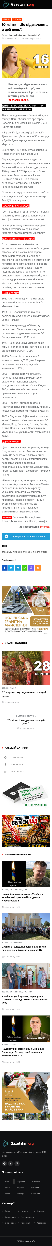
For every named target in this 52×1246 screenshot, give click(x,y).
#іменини (36, 1182)
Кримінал (25, 1223)
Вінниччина (10, 1217)
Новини (24, 1211)
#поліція (20, 1194)
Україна (13, 688)
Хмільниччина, (16, 890)
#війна (7, 1194)
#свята (8, 1182)
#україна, (27, 552)
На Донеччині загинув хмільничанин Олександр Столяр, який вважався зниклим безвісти (23, 1052)
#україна (20, 1188)
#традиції (21, 1182)
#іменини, (17, 552)
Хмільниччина (16, 942)
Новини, (5, 688)
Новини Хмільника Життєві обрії (24, 35)
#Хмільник (35, 1188)
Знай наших (10, 1223)
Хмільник (28, 992)
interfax (45, 526)
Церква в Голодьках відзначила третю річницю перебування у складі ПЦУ (24, 948)
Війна (26, 890)
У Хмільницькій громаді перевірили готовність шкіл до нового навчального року (25, 999)
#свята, (36, 552)
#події (44, 552)
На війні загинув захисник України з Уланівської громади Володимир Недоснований (22, 897)
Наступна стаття (25, 716)
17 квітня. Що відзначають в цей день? (26, 722)
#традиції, (7, 552)
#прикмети (35, 1194)
